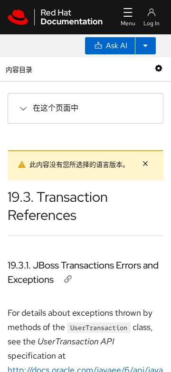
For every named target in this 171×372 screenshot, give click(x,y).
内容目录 (18, 69)
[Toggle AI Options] (145, 45)
